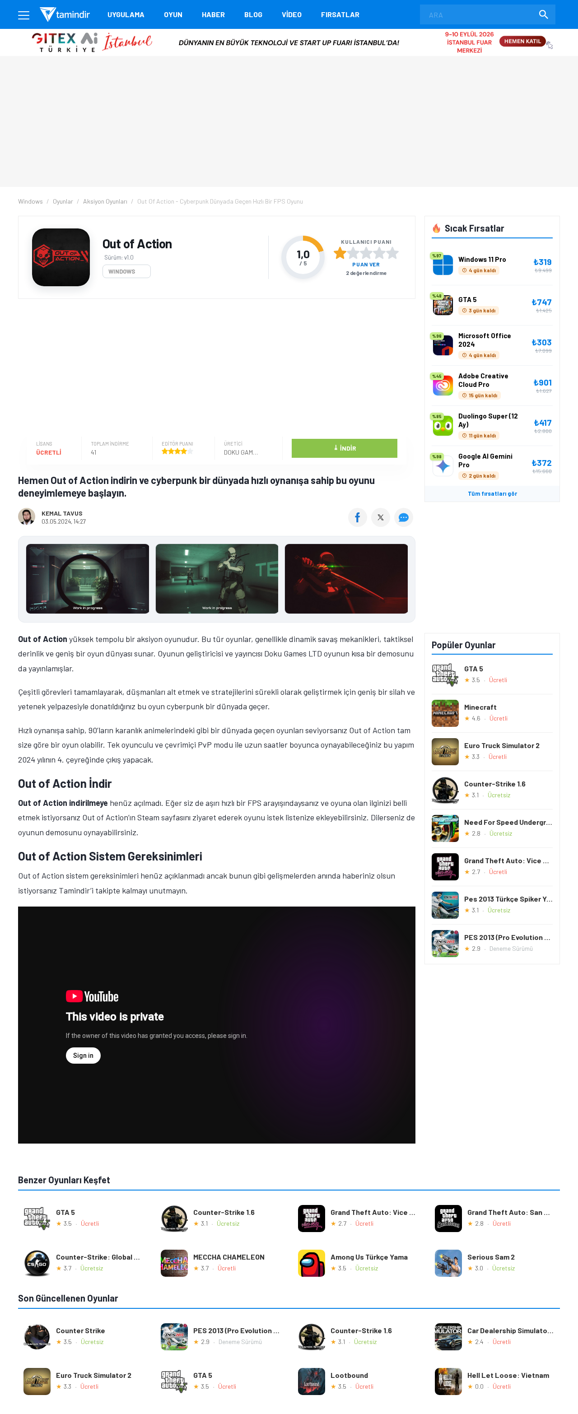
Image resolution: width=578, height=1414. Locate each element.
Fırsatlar (340, 14)
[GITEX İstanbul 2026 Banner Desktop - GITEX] (289, 32)
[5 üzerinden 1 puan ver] (340, 253)
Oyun (173, 14)
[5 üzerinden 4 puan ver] (379, 253)
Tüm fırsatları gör (492, 493)
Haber (213, 14)
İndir (344, 447)
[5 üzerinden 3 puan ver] (366, 253)
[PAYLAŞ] (359, 524)
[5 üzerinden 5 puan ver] (392, 253)
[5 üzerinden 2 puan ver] (353, 253)
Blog (253, 14)
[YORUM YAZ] (404, 524)
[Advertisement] (214, 369)
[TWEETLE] (381, 524)
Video (292, 14)
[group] (217, 581)
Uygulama (125, 14)
